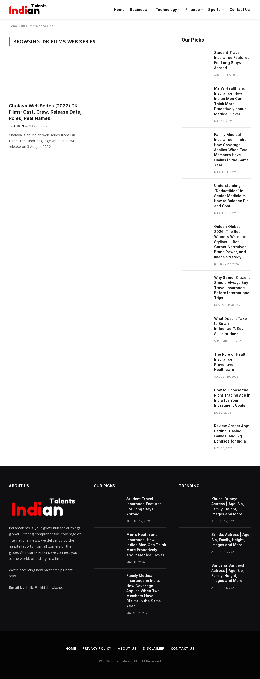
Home (119, 9)
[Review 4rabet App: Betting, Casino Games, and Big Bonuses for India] (195, 432)
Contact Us (239, 9)
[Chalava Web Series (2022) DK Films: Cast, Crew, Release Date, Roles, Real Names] (46, 78)
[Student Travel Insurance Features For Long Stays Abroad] (195, 59)
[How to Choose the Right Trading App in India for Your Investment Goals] (195, 396)
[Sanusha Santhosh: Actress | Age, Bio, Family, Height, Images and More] (193, 572)
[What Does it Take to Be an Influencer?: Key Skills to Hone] (195, 325)
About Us (127, 648)
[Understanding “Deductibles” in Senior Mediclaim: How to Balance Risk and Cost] (195, 192)
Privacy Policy (97, 648)
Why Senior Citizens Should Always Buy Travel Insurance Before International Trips (232, 287)
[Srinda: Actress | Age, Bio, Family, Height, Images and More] (193, 541)
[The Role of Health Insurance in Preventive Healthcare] (195, 361)
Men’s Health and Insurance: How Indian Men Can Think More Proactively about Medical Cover (230, 101)
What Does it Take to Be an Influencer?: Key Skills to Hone (230, 326)
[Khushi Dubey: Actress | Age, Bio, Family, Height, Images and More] (193, 505)
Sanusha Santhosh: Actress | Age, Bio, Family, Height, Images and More (229, 573)
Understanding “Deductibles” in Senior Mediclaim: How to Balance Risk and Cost (232, 195)
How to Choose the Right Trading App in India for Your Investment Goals (232, 397)
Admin (18, 126)
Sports (214, 9)
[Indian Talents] (29, 9)
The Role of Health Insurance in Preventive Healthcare (231, 362)
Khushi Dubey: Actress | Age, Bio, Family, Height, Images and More (227, 506)
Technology (166, 9)
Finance (192, 9)
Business (138, 9)
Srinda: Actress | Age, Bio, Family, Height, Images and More (230, 539)
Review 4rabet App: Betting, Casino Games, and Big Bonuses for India (231, 433)
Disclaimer (154, 648)
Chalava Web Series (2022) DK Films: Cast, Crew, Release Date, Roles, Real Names (45, 112)
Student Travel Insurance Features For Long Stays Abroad (231, 60)
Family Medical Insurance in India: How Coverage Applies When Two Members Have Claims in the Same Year (231, 149)
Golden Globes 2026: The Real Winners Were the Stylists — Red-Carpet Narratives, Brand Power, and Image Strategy (231, 241)
